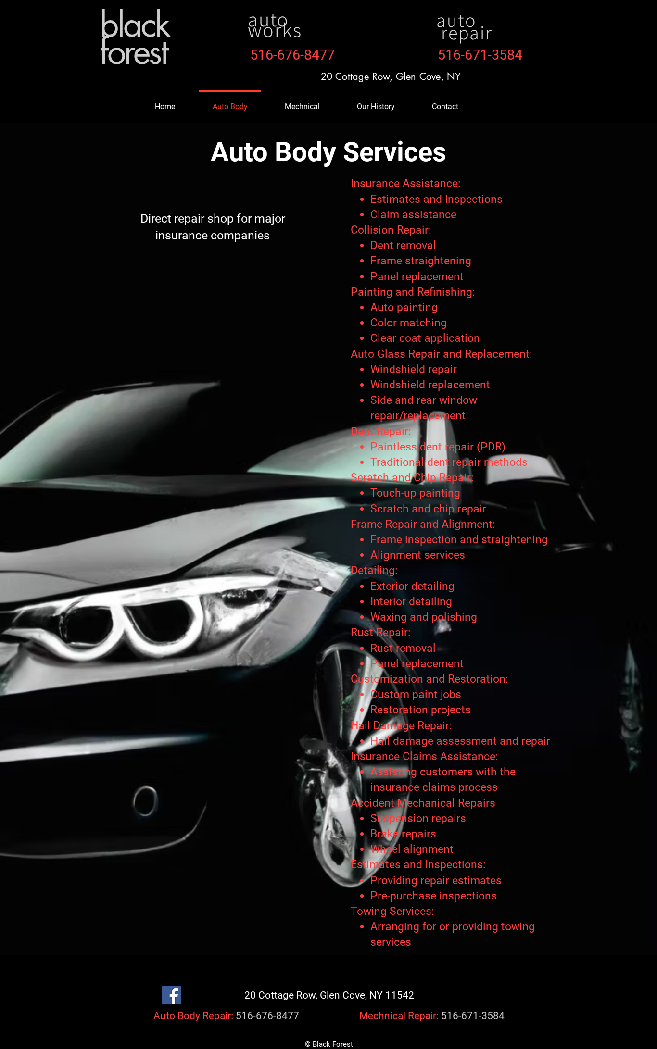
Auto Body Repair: (193, 1016)
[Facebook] (171, 995)
